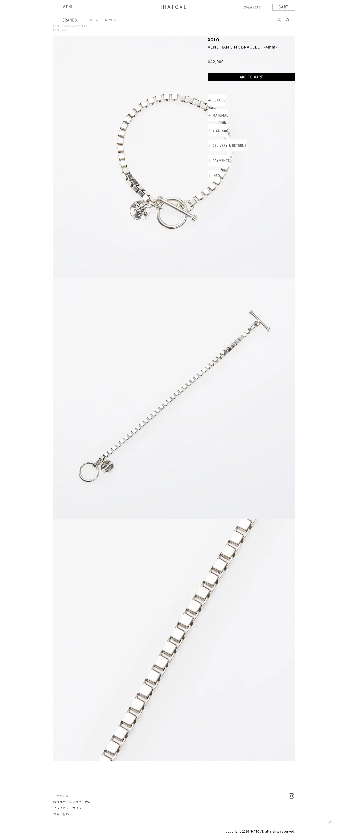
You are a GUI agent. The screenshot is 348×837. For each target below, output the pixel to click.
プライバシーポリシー (69, 808)
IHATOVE (174, 7)
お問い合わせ (62, 814)
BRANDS (69, 20)
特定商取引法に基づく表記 (72, 802)
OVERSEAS (252, 7)
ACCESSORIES (79, 26)
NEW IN (111, 20)
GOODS (66, 26)
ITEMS (90, 20)
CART (284, 7)
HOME (56, 26)
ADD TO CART (251, 77)
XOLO (65, 30)
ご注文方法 (61, 796)
